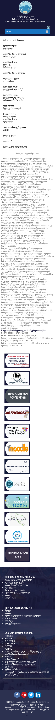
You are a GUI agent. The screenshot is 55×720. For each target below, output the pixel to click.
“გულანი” (9, 667)
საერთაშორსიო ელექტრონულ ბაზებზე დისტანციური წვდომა (13, 97)
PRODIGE (9, 636)
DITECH (8, 646)
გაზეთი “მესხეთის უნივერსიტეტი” (20, 664)
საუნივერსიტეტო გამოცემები (11, 79)
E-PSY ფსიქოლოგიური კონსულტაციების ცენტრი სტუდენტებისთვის (24, 652)
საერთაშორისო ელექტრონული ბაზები (13, 88)
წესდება (8, 610)
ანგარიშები (10, 598)
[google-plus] (31, 695)
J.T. (27, 715)
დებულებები (11, 618)
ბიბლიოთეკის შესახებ (13, 40)
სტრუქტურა (10, 587)
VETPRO (8, 649)
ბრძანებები (10, 621)
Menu (9, 31)
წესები (8, 613)
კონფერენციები (12, 659)
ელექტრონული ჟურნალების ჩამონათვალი (10, 64)
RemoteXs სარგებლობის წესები (14, 128)
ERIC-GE (8, 638)
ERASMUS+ (10, 644)
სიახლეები (8, 141)
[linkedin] (38, 695)
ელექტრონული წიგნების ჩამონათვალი (14, 55)
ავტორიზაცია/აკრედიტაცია (18, 592)
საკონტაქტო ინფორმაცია (15, 147)
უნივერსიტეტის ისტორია (16, 585)
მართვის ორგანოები (15, 590)
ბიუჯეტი (8, 595)
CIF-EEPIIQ (10, 641)
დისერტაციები (9, 135)
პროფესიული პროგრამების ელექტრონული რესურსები (10, 118)
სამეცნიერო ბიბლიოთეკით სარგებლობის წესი (23, 330)
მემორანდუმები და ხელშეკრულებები (23, 615)
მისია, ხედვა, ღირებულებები (18, 580)
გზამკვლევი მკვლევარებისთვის (12, 107)
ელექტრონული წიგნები (14, 73)
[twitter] (24, 695)
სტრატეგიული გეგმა (14, 582)
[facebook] (17, 695)
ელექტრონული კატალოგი (10, 47)
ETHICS (8, 656)
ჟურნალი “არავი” (13, 669)
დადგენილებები (12, 623)
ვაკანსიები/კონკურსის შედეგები (20, 661)
